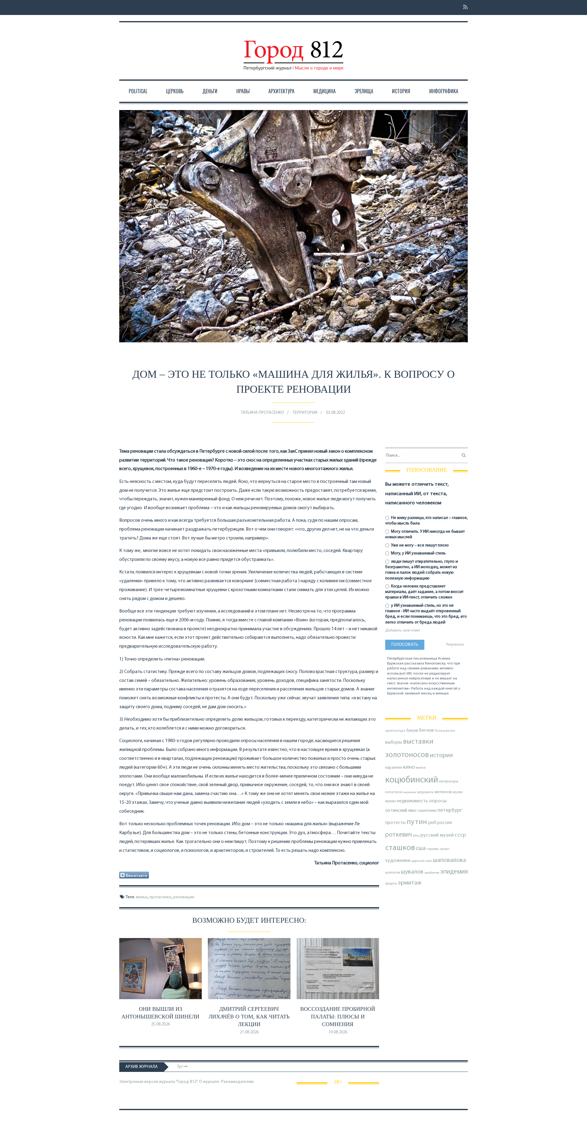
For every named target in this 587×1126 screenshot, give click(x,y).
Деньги (209, 91)
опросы (438, 801)
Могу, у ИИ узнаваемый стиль (418, 553)
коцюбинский (411, 780)
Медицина (324, 91)
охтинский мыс (401, 810)
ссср (460, 835)
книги (421, 768)
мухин (390, 801)
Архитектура (281, 91)
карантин (393, 768)
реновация (183, 897)
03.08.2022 (335, 412)
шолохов (392, 872)
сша (421, 849)
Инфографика (443, 91)
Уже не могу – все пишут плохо (419, 545)
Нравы (243, 91)
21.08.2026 (249, 1032)
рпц (416, 835)
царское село (421, 861)
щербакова (431, 872)
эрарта (391, 883)
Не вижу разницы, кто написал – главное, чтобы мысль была (426, 521)
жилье (142, 897)
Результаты (455, 644)
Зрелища (364, 91)
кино (409, 767)
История (401, 91)
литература (448, 781)
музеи (458, 792)
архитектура (395, 731)
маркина (410, 792)
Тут (180, 1067)
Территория (305, 412)
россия (444, 822)
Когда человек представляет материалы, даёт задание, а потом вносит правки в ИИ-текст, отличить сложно (424, 592)
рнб (432, 822)
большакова (445, 731)
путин (417, 822)
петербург (449, 810)
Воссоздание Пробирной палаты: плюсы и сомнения (337, 1016)
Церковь (174, 91)
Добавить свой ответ (402, 630)
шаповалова (449, 860)
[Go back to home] (293, 49)
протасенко (161, 897)
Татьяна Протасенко (262, 412)
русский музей (437, 835)
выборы (393, 742)
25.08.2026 (160, 1024)
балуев (412, 731)
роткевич (398, 835)
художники (397, 860)
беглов (426, 730)
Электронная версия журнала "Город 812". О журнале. (169, 1082)
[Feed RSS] (464, 7)
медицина (425, 792)
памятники (427, 811)
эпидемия (454, 872)
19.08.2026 (337, 1032)
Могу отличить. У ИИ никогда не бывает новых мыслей (425, 534)
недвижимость (412, 801)
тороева (432, 849)
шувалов (412, 872)
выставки (418, 741)
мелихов (443, 792)
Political (138, 91)
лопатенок (394, 792)
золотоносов (407, 755)
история (441, 755)
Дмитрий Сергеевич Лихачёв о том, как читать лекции (249, 1016)
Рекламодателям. (237, 1082)
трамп (444, 849)
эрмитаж (410, 883)
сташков (400, 848)
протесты (395, 822)
